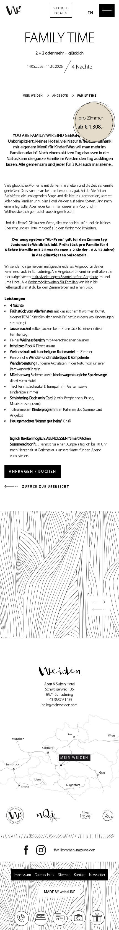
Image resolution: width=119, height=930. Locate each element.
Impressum (22, 874)
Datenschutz (45, 874)
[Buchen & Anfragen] (40, 918)
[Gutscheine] (97, 918)
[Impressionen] (78, 918)
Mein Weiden (33, 95)
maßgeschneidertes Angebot (66, 266)
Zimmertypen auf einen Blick (70, 287)
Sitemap (64, 874)
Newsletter (97, 874)
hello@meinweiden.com (59, 705)
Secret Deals (60, 10)
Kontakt (80, 874)
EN (90, 12)
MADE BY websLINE (59, 892)
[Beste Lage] (59, 757)
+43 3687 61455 (59, 699)
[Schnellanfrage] (59, 918)
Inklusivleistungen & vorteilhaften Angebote (65, 276)
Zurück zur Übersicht (46, 486)
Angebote (60, 95)
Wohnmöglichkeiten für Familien (53, 282)
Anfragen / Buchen (32, 471)
